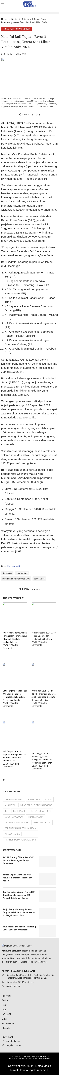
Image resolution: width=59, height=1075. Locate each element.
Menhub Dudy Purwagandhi (20, 839)
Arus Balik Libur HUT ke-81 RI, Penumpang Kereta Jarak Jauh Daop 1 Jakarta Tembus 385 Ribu (43, 695)
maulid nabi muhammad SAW (16, 578)
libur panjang (22, 572)
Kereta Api (7, 572)
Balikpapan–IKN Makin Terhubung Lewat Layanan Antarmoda (19, 928)
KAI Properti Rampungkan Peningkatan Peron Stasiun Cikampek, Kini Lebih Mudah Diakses (15, 637)
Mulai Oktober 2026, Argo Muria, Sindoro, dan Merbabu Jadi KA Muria (44, 635)
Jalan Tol (9, 805)
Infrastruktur (42, 822)
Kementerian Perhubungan (20, 828)
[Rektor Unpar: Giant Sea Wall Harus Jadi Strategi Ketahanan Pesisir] (47, 879)
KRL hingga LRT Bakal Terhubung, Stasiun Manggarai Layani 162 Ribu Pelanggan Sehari (42, 758)
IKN (6, 810)
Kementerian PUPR (40, 810)
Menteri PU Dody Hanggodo (36, 805)
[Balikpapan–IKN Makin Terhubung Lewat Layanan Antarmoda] (47, 931)
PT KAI (48, 799)
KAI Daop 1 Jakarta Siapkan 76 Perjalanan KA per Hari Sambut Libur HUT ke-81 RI (14, 756)
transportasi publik (16, 822)
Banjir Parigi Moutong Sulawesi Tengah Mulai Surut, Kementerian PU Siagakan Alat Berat (19, 912)
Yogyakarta (39, 578)
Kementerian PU (13, 799)
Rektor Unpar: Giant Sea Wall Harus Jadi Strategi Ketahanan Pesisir (17, 877)
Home (4, 19)
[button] (16, 29)
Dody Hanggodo (13, 816)
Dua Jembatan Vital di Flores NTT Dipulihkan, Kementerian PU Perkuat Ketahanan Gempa (19, 895)
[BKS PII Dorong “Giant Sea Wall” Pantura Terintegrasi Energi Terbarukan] (47, 861)
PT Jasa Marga (12, 833)
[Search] (56, 4)
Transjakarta (35, 816)
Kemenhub (34, 799)
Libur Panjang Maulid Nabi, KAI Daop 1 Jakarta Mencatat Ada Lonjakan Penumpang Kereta (15, 695)
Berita (14, 19)
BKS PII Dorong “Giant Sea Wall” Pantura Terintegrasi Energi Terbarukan (18, 860)
